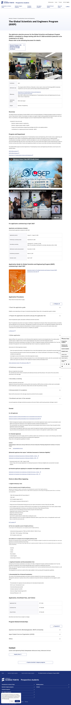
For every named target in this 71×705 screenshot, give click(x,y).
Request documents (65, 356)
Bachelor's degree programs (18, 6)
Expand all (57, 626)
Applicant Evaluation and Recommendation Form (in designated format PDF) (24, 419)
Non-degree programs (39, 6)
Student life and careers (50, 6)
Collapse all (57, 304)
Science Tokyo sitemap (64, 361)
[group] (35, 309)
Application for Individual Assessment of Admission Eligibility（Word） (23, 456)
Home (3, 673)
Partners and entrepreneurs (65, 345)
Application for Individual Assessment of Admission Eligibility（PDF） (23, 458)
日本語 (65, 2)
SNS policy (26, 701)
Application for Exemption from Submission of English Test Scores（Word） (24, 472)
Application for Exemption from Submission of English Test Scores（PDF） (24, 474)
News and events (60, 6)
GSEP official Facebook (13, 153)
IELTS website (12, 522)
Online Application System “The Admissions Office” (19, 363)
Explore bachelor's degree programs (28, 673)
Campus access (64, 354)
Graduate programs (29, 6)
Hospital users (65, 351)
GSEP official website (13, 151)
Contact (56, 2)
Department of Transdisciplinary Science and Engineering (29, 92)
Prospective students (64, 341)
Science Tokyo (66, 338)
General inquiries (65, 358)
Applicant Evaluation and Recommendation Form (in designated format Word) (25, 416)
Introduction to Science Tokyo (6, 6)
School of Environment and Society (25, 93)
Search (61, 2)
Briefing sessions (50, 2)
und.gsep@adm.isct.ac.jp (18, 448)
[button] (35, 307)
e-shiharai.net (11, 331)
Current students (65, 349)
